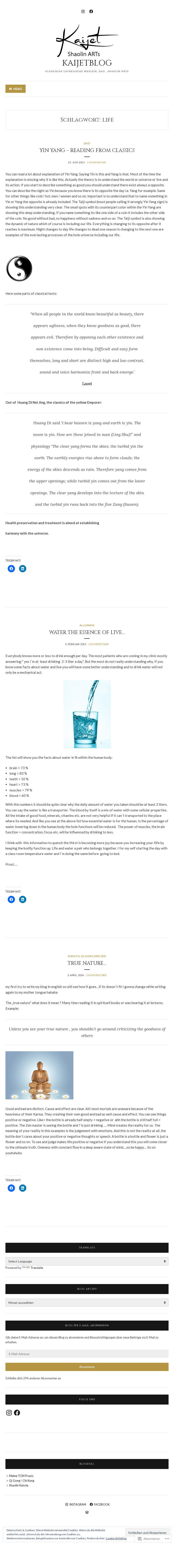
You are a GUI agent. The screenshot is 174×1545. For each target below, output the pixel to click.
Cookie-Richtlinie (116, 1538)
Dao (87, 143)
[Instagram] (83, 10)
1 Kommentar (96, 162)
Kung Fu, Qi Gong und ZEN (87, 956)
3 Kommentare (98, 644)
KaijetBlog (87, 63)
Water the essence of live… (87, 632)
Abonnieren (87, 1367)
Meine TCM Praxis (21, 1476)
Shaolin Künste (18, 1485)
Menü (17, 89)
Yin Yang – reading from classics (87, 150)
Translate (37, 1268)
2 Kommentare (96, 975)
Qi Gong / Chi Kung (21, 1480)
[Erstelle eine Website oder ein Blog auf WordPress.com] (87, 1512)
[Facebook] (91, 10)
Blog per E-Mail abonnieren (87, 1325)
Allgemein (87, 625)
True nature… (87, 963)
